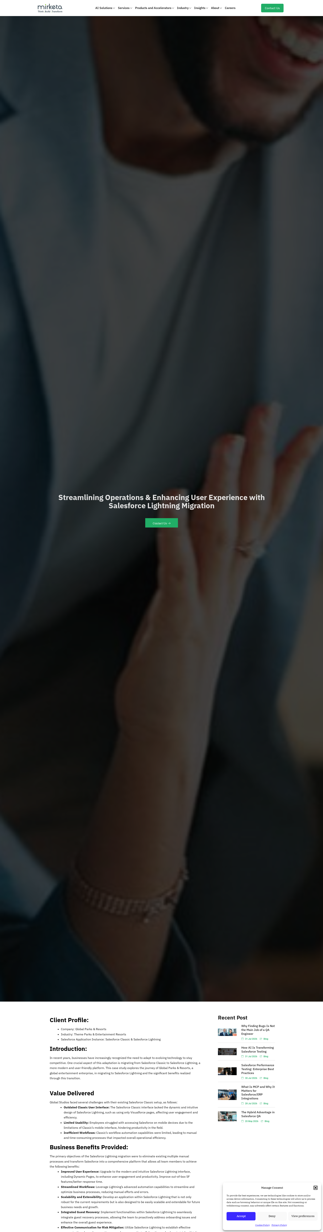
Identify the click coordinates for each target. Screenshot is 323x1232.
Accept (241, 1216)
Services (124, 8)
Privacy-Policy (279, 1225)
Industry (183, 8)
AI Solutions (103, 8)
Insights (199, 8)
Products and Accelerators (153, 8)
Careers (230, 8)
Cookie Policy (262, 1225)
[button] (315, 1188)
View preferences (302, 1216)
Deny (272, 1216)
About (215, 8)
